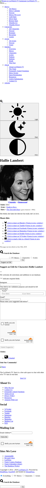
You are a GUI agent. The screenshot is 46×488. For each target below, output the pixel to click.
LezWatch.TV (23, 470)
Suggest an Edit (6, 262)
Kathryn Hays (12, 207)
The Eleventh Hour (13, 210)
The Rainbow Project (12, 466)
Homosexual (22, 202)
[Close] (5, 3)
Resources (8, 398)
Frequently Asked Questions (14, 392)
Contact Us (8, 390)
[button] (1, 102)
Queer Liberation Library (13, 464)
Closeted (11, 358)
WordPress (4, 472)
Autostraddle (9, 456)
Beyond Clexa (9, 458)
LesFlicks (7, 460)
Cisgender (12, 202)
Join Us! (23, 378)
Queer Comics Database (13, 462)
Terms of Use (9, 394)
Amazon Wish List (11, 400)
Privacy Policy (9, 396)
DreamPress (30, 472)
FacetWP (11, 472)
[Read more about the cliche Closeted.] (6, 358)
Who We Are (9, 388)
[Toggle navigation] (38, 1)
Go (23, 260)
